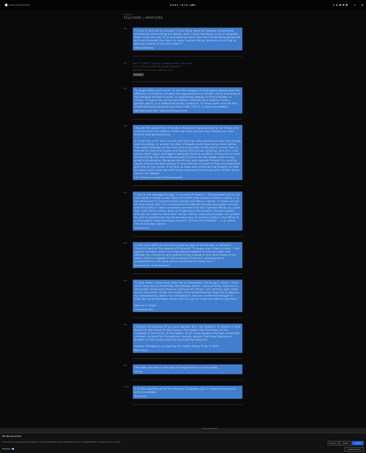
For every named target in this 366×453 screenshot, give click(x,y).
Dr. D (137, 67)
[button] (362, 5)
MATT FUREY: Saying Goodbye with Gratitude (162, 63)
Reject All (345, 443)
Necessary (6, 449)
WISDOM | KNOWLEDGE (171, 67)
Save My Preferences (354, 449)
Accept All (358, 443)
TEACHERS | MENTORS (150, 67)
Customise (332, 443)
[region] (183, 443)
